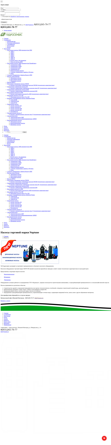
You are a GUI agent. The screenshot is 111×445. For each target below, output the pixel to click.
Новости (6, 129)
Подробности (14, 111)
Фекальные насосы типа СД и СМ (19, 97)
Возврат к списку (5, 300)
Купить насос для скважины (18, 60)
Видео (9, 47)
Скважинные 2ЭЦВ (15, 66)
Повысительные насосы (17, 70)
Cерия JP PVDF (14, 101)
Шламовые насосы (15, 124)
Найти (24, 132)
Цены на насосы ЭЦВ (16, 62)
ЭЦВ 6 (12, 54)
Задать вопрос (8, 30)
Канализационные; (9, 274)
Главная (6, 38)
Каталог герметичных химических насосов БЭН (23, 91)
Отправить (4, 22)
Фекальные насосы (15, 81)
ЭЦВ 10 (12, 57)
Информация (7, 324)
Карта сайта (7, 322)
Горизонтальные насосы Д (14, 113)
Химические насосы (12, 104)
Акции (6, 127)
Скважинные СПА (15, 67)
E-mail (2, 11)
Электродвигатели (12, 116)
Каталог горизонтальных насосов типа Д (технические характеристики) (30, 114)
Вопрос (3, 15)
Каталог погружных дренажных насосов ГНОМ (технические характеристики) (32, 85)
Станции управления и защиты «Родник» (22, 72)
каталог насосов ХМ (16, 108)
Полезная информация (13, 43)
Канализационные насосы (14, 120)
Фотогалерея (10, 45)
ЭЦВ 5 (12, 53)
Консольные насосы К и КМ (15, 92)
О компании (7, 40)
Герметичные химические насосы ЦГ (17, 86)
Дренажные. (7, 280)
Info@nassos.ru (29, 24)
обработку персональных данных (20, 16)
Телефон (3, 9)
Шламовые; (7, 277)
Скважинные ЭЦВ (15, 64)
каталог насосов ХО (16, 110)
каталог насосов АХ (16, 105)
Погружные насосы (15, 79)
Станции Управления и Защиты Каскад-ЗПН (19, 75)
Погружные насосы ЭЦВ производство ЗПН (19, 50)
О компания (7, 314)
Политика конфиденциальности (52, 443)
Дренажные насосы (15, 78)
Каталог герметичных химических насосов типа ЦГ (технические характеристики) (33, 88)
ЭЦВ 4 (12, 51)
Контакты (6, 130)
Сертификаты (11, 44)
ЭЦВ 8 (12, 56)
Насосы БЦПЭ (11, 82)
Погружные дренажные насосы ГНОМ (18, 83)
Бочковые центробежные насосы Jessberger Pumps (21, 98)
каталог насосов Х (15, 107)
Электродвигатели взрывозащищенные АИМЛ (23, 119)
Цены (12, 73)
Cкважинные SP (15, 69)
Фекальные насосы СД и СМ (15, 95)
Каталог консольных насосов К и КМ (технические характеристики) (29, 94)
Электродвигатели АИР (17, 117)
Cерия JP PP (13, 100)
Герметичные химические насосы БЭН (18, 89)
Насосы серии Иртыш (13, 76)
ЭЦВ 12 (12, 59)
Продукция (7, 48)
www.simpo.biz (62, 443)
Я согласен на (15, 16)
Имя (2, 8)
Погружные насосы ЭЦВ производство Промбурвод (21, 63)
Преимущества (11, 41)
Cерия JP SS (13, 102)
